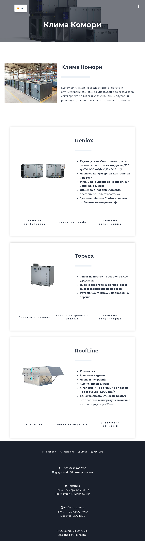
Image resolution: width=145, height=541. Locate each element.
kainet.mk (81, 534)
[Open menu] (138, 6)
